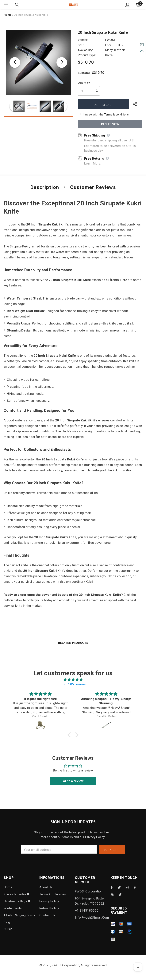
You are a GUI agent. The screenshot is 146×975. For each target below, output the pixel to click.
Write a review (73, 781)
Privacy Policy (95, 837)
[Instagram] (129, 887)
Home (8, 14)
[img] (73, 679)
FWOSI (110, 40)
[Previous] (15, 62)
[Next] (61, 62)
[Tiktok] (122, 894)
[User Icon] (127, 5)
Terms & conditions (116, 114)
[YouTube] (114, 894)
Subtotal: (84, 73)
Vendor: (83, 40)
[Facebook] (114, 887)
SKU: (81, 45)
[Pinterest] (137, 887)
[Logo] (73, 4)
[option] (38, 62)
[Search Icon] (20, 5)
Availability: (85, 50)
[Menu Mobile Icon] (6, 4)
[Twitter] (121, 887)
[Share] (137, 104)
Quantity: (84, 82)
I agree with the (93, 114)
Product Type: (87, 55)
